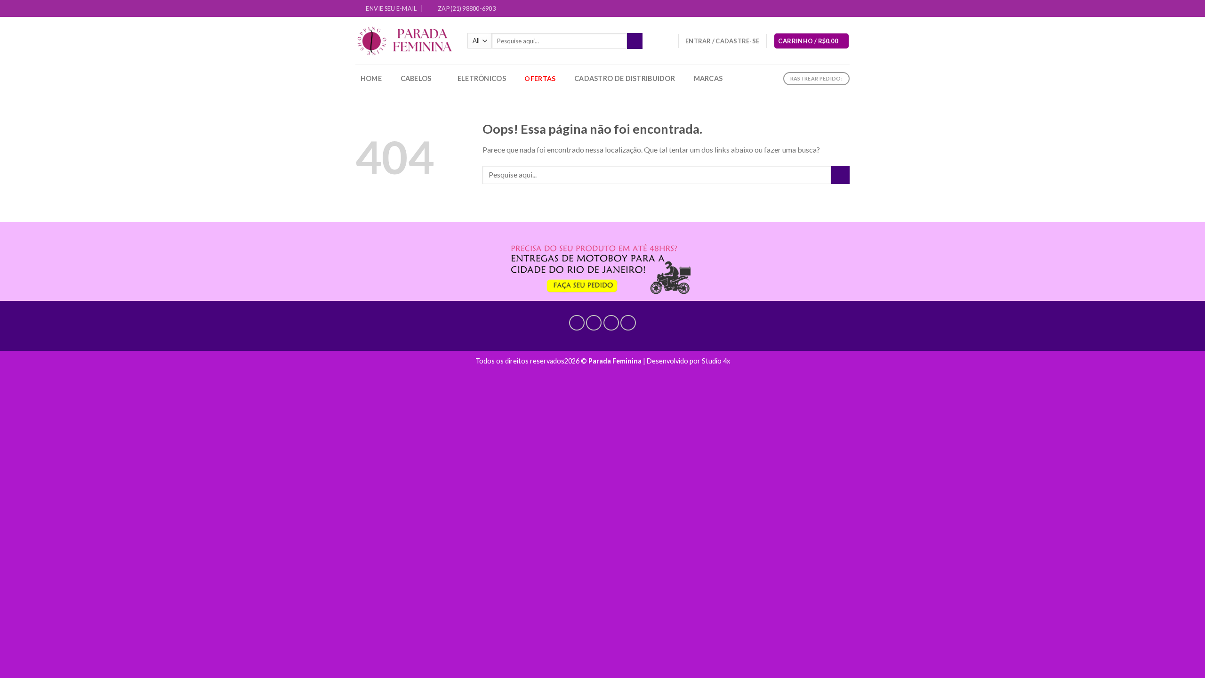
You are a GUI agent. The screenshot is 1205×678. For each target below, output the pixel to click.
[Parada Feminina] (404, 41)
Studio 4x (716, 361)
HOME (371, 78)
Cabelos (416, 78)
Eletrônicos (482, 78)
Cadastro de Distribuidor (624, 78)
